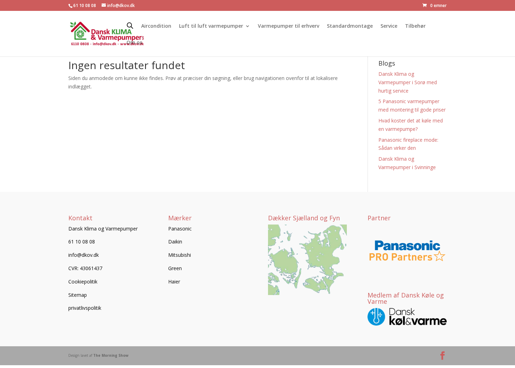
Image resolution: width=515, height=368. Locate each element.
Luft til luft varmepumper (211, 26)
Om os (134, 43)
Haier (174, 281)
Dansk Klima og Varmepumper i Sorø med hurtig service (407, 82)
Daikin (175, 241)
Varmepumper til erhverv (288, 26)
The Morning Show (111, 355)
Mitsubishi (179, 255)
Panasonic (180, 228)
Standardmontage (350, 26)
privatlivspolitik (84, 308)
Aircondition (156, 26)
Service (388, 26)
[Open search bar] (129, 25)
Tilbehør (415, 26)
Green (175, 268)
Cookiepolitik (82, 281)
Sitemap (77, 295)
